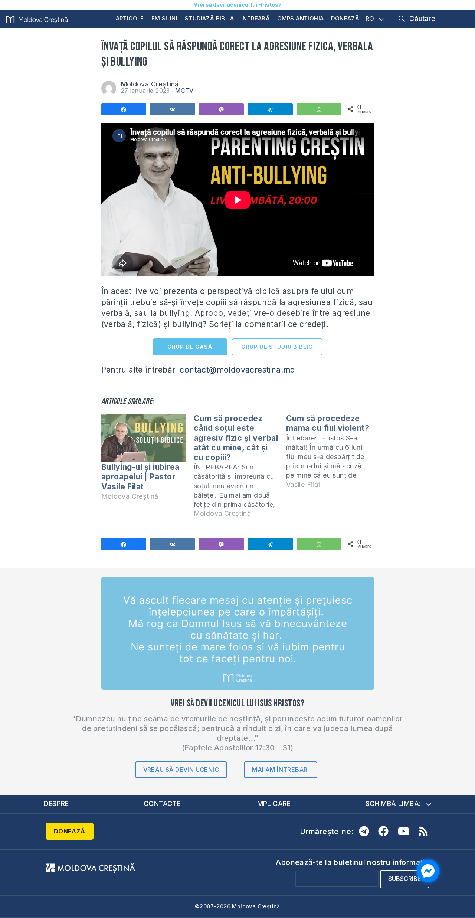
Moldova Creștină (150, 84)
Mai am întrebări (280, 769)
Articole (130, 18)
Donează (345, 18)
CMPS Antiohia (300, 18)
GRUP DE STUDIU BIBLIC (277, 347)
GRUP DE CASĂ (189, 347)
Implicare (273, 803)
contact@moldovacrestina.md (237, 369)
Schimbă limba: (393, 803)
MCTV (184, 90)
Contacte (162, 803)
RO (370, 19)
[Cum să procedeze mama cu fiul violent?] (332, 455)
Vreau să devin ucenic (181, 769)
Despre (56, 803)
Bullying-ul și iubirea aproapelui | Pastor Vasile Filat (140, 476)
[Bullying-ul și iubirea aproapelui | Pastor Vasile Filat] (143, 438)
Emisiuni (164, 18)
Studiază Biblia (209, 18)
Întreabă (255, 18)
